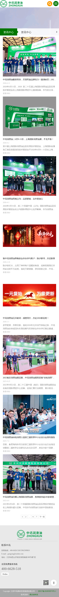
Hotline (5, 574)
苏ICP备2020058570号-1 (47, 591)
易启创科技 (34, 594)
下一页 (42, 516)
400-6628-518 (11, 568)
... (29, 516)
